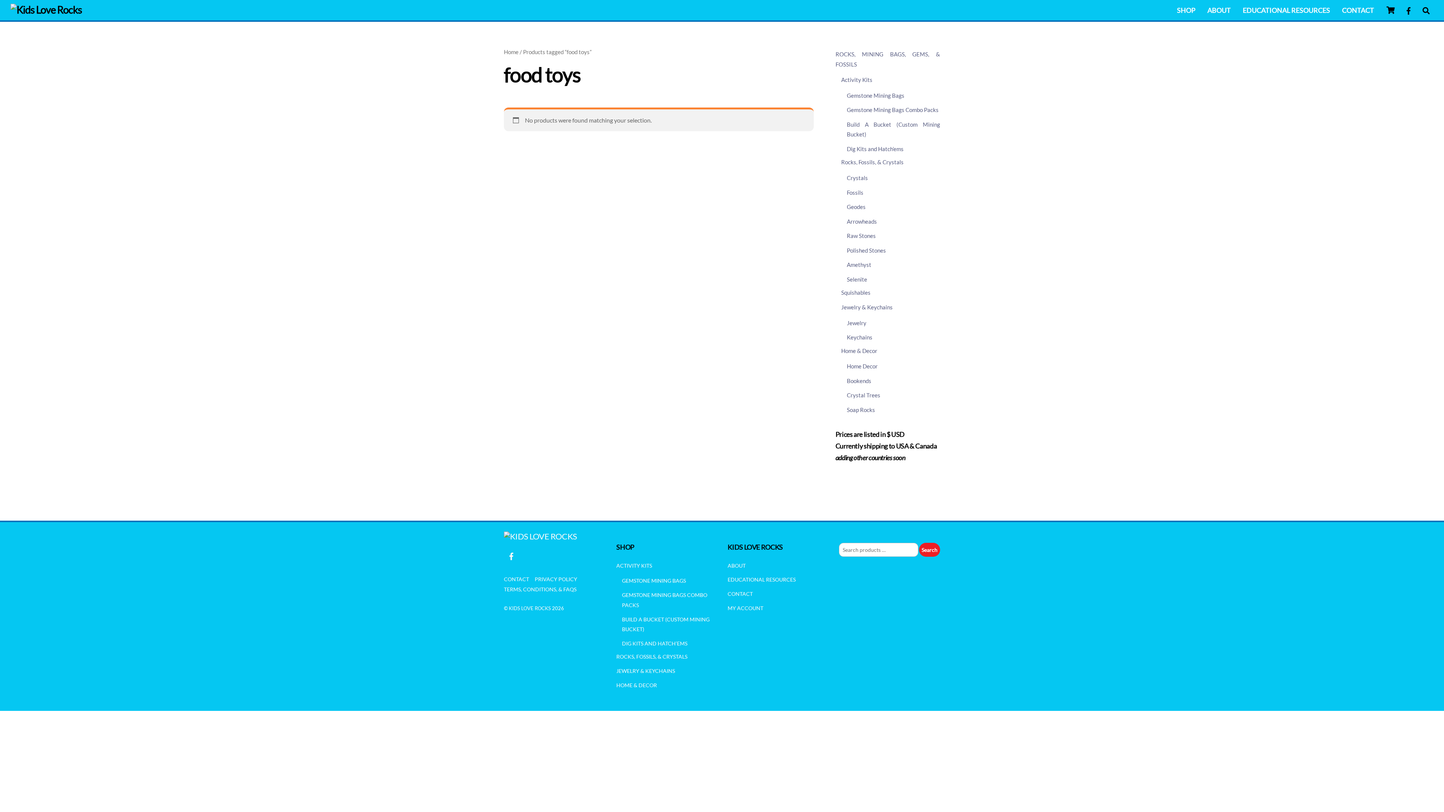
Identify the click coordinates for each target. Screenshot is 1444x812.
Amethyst (859, 264)
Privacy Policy (556, 579)
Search (929, 550)
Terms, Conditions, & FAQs (540, 589)
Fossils (855, 192)
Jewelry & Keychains (867, 307)
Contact (1358, 10)
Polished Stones (866, 250)
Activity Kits (856, 79)
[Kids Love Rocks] (46, 9)
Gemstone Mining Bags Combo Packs (893, 109)
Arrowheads (862, 221)
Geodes (856, 206)
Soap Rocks (861, 409)
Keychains (859, 337)
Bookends (859, 380)
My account (745, 608)
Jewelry (856, 323)
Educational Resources (1286, 10)
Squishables (856, 292)
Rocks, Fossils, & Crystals (872, 162)
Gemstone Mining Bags (875, 95)
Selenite (857, 279)
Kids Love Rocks (530, 608)
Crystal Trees (863, 395)
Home (511, 51)
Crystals (857, 177)
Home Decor (862, 366)
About (1219, 10)
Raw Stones (861, 235)
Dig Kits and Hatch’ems (875, 148)
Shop (1186, 10)
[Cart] (1390, 10)
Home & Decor (859, 350)
